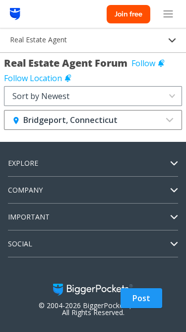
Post (141, 298)
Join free (128, 13)
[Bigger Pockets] (15, 14)
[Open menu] (168, 14)
